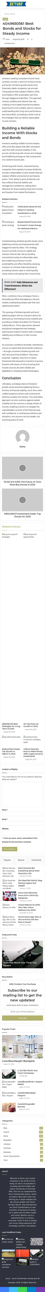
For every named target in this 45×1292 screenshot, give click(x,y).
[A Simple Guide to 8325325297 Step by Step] (22, 1253)
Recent (21, 860)
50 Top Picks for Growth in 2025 (31, 725)
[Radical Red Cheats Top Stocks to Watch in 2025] (12, 741)
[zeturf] (16, 4)
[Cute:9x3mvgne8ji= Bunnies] (9, 1107)
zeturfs (6, 1132)
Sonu (8, 39)
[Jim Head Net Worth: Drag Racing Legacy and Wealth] (9, 884)
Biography (8, 1140)
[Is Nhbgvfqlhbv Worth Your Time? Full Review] (36, 1253)
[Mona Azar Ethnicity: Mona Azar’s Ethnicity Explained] (9, 896)
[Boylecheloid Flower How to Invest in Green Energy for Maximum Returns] (9, 225)
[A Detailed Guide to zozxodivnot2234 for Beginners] (8, 1263)
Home (6, 14)
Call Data (7, 1148)
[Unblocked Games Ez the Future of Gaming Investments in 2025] (9, 210)
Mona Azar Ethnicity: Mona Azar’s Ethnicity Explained (28, 895)
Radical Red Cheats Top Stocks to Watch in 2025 (11, 751)
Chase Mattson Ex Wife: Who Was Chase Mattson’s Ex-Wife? (29, 907)
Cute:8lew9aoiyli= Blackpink (18, 1061)
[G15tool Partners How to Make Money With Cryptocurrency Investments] (33, 741)
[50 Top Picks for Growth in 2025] (33, 627)
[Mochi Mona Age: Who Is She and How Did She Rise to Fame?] (9, 921)
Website (5, 829)
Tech (6, 1160)
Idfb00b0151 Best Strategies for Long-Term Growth (11, 726)
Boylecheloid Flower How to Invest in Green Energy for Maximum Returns (29, 225)
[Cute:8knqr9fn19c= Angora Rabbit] (9, 1085)
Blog (5, 1128)
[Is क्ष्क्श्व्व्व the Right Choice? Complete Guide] (36, 1241)
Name (5, 810)
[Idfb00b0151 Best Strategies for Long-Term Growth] (12, 627)
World (12, 14)
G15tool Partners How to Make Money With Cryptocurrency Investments (33, 752)
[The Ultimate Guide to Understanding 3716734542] (36, 1262)
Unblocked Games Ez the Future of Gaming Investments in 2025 (29, 210)
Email (5, 819)
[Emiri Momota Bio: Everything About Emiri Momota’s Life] (9, 872)
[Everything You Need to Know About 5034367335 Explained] (22, 1261)
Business (7, 1152)
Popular (7, 860)
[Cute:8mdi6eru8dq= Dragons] (9, 1096)
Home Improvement (12, 1156)
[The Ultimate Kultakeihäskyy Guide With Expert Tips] (8, 1253)
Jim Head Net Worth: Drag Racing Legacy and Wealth (30, 883)
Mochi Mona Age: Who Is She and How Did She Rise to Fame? (29, 919)
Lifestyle (7, 1144)
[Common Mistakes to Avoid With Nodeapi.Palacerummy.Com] (22, 1243)
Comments (36, 860)
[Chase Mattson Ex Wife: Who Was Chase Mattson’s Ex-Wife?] (9, 908)
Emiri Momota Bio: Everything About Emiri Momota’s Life (29, 871)
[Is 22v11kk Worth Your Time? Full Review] (9, 1074)
